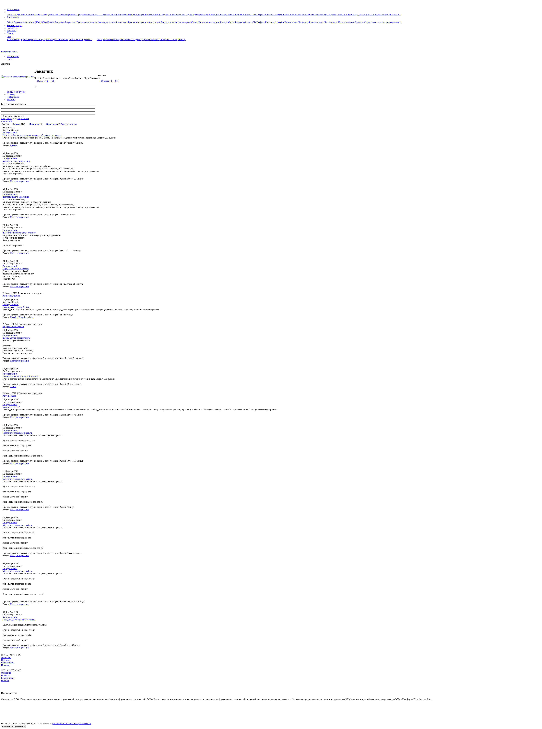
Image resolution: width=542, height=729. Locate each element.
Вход (9, 59)
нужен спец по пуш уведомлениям (19, 233)
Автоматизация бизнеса (216, 14)
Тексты (131, 14)
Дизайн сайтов (26, 317)
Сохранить (6, 118)
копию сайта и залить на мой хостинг (21, 376)
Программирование (86, 14)
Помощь (182, 39)
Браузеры (359, 14)
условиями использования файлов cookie (71, 723)
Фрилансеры (13, 17)
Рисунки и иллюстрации (173, 14)
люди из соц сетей (11, 407)
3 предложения (10, 404)
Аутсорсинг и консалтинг (148, 14)
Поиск (10, 33)
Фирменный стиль (244, 14)
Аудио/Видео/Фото (194, 14)
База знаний (171, 39)
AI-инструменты (83, 39)
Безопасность (7, 662)
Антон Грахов (9, 396)
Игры (341, 14)
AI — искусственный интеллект (112, 14)
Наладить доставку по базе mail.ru (19, 619)
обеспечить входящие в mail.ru (17, 433)
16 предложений (10, 304)
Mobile (231, 14)
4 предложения (10, 335)
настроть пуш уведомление (16, 197)
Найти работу (13, 9)
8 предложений (10, 132)
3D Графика (259, 14)
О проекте (6, 657)
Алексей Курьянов (11, 296)
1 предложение (10, 158)
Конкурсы (12, 28)
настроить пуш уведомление (16, 161)
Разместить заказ (9, 51)
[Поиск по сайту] (9, 47)
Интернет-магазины (391, 14)
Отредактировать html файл (16, 268)
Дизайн (51, 14)
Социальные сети (373, 14)
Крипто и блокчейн (274, 14)
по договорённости (14, 116)
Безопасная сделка (132, 39)
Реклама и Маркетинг (66, 14)
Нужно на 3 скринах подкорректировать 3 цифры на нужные (32, 135)
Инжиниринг (291, 14)
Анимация (349, 14)
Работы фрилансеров (113, 39)
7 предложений (10, 266)
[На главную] (3, 5)
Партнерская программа (153, 39)
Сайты (10, 14)
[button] (7, 12)
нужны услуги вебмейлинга (16, 338)
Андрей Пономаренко (13, 326)
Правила (5, 660)
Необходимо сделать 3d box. (16, 307)
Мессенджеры (331, 14)
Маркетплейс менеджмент (311, 14)
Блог (100, 39)
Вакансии (11, 30)
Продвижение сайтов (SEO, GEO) (30, 14)
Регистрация (13, 56)
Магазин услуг (14, 25)
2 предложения (10, 230)
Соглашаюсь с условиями (13, 726)
